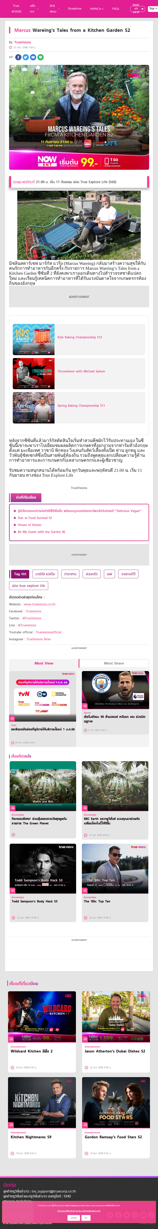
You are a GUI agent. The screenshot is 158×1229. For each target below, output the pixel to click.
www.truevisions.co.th (39, 604)
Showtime (74, 8)
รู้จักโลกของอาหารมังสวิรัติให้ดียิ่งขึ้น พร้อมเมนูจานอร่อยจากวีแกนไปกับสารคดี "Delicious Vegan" (79, 510)
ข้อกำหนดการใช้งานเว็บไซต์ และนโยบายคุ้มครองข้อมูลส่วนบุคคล (79, 1210)
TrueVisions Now (39, 639)
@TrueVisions (32, 618)
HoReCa (95, 8)
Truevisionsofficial (48, 632)
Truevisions (33, 611)
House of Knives (29, 524)
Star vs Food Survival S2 (35, 517)
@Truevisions (27, 625)
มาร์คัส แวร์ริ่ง (45, 574)
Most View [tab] (44, 663)
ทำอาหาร (70, 574)
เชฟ (109, 574)
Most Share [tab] (114, 663)
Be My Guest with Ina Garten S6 (41, 531)
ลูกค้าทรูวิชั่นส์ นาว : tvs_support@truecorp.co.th (39, 1191)
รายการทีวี (128, 574)
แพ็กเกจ (32, 9)
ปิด (86, 1217)
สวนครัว (92, 574)
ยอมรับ (74, 1217)
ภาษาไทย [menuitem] (150, 17)
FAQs (115, 8)
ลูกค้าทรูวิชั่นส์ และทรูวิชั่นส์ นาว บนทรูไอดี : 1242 (37, 1196)
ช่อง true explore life (28, 585)
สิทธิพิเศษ (53, 9)
